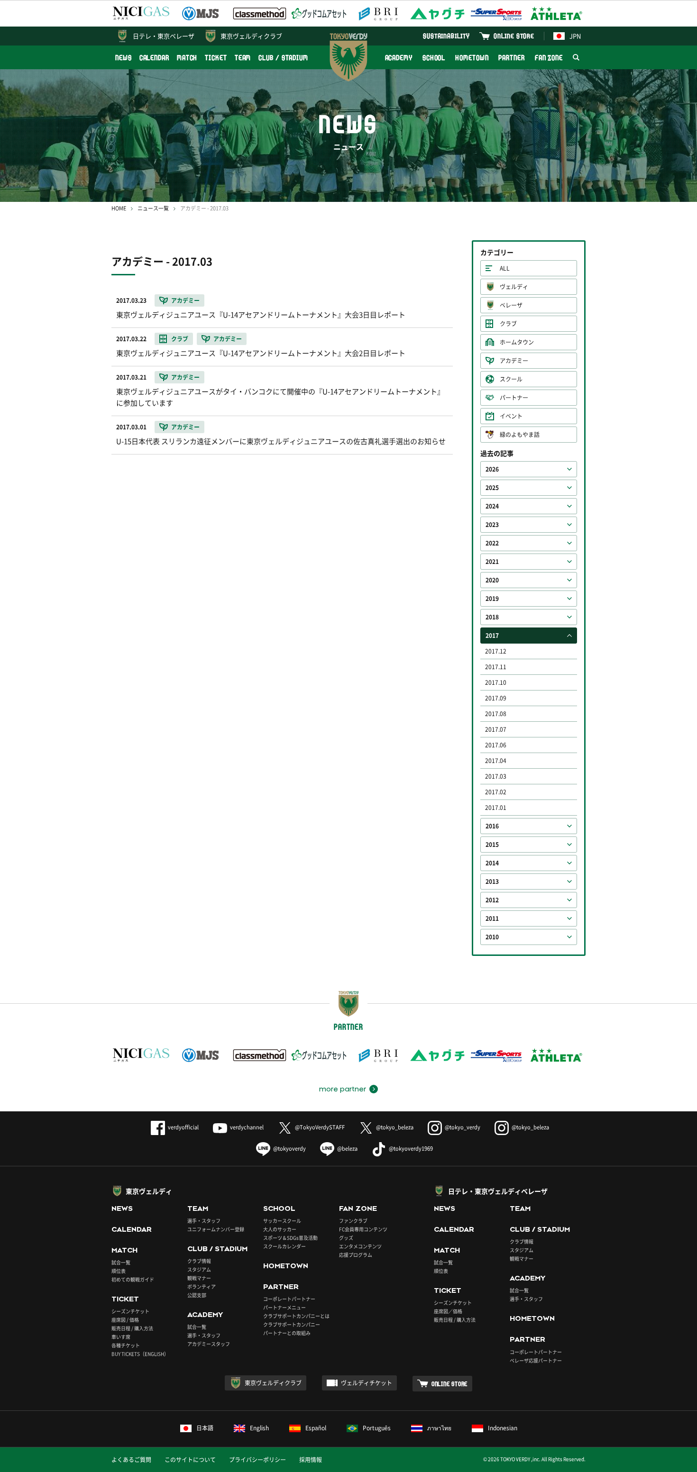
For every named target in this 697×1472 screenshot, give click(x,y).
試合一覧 (120, 1262)
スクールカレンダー (284, 1246)
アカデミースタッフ (208, 1343)
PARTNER (511, 57)
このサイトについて (190, 1459)
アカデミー (514, 360)
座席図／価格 (448, 1311)
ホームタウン (517, 342)
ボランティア (201, 1286)
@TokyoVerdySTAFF (320, 1127)
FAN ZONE (549, 57)
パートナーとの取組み (287, 1332)
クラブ (508, 323)
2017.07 (495, 729)
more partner (342, 1089)
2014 (492, 863)
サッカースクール (282, 1220)
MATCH (187, 57)
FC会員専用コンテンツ (363, 1229)
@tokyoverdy (289, 1149)
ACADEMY (399, 57)
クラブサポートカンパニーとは (296, 1315)
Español (315, 1428)
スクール (511, 379)
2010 (492, 937)
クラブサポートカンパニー (291, 1324)
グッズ (346, 1237)
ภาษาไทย (439, 1428)
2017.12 (495, 651)
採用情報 (310, 1459)
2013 (492, 881)
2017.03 (495, 776)
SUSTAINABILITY (446, 35)
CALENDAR (154, 57)
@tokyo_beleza (394, 1127)
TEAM (243, 57)
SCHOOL (433, 57)
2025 (492, 487)
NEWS (123, 57)
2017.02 (495, 792)
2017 (492, 635)
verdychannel (247, 1127)
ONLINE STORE (514, 35)
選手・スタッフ (203, 1220)
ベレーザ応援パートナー (536, 1360)
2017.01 (495, 807)
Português (377, 1428)
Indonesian (502, 1428)
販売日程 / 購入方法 (132, 1328)
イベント (511, 416)
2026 (492, 469)
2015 (492, 844)
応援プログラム (355, 1254)
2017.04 (495, 760)
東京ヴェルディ (149, 1191)
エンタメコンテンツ (360, 1246)
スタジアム (199, 1269)
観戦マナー (199, 1277)
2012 (492, 900)
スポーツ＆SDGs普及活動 (290, 1237)
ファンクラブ (353, 1220)
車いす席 (120, 1336)
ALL (505, 268)
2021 (492, 561)
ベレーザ (511, 305)
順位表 (118, 1270)
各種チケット (125, 1345)
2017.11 (495, 667)
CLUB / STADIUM (283, 57)
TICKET (216, 57)
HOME (118, 208)
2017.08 (495, 713)
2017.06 (495, 745)
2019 (492, 598)
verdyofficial (183, 1127)
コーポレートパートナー (289, 1298)
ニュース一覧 (153, 208)
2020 (492, 580)
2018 (492, 617)
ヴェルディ (514, 286)
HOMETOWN (471, 57)
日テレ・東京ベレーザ (163, 35)
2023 (492, 524)
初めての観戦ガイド (132, 1279)
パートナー (514, 397)
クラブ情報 (199, 1260)
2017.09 (495, 698)
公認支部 (196, 1295)
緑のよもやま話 (520, 434)
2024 (492, 506)
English (259, 1428)
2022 (492, 543)
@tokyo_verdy (462, 1127)
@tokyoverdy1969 (411, 1149)
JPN (575, 35)
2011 (492, 918)
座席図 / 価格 (125, 1319)
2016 (492, 826)
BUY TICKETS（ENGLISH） (140, 1353)
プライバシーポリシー (257, 1459)
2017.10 (495, 682)
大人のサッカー (279, 1229)
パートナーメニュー (284, 1307)
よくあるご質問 (131, 1459)
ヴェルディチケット (366, 1383)
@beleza (347, 1149)
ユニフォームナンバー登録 (215, 1229)
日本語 (204, 1428)
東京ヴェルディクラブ (251, 35)
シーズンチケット (130, 1311)
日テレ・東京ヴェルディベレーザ (498, 1191)
